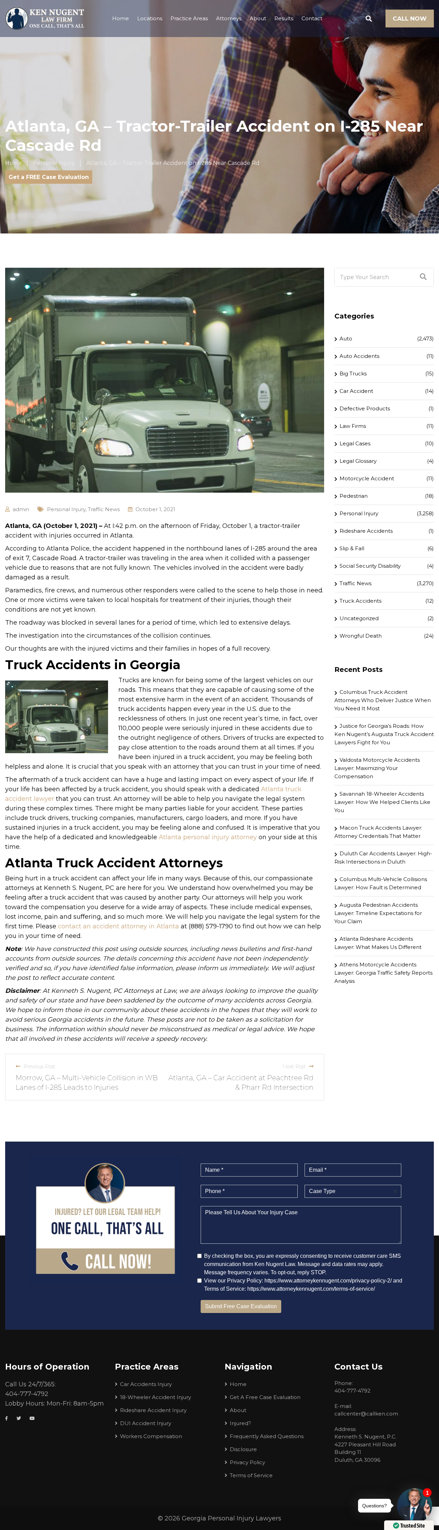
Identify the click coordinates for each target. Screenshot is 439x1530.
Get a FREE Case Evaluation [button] (49, 177)
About (258, 18)
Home (120, 18)
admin (21, 509)
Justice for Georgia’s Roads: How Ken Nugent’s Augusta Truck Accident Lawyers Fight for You (384, 734)
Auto (346, 338)
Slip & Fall (352, 548)
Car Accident (356, 391)
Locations (149, 18)
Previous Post (39, 1066)
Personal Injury (66, 509)
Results (283, 18)
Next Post (294, 1066)
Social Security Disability (370, 566)
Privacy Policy (247, 1462)
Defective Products (365, 408)
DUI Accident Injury (145, 1423)
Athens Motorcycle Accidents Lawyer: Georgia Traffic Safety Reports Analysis (383, 972)
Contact (311, 18)
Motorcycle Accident (367, 478)
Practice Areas (189, 18)
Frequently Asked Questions (267, 1436)
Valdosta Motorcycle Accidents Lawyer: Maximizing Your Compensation (377, 768)
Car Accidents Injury (146, 1384)
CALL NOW (410, 18)
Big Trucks (353, 373)
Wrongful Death (361, 636)
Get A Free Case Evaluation (265, 1397)
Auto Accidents (359, 356)
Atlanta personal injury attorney (208, 837)
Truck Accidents (360, 601)
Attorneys (228, 18)
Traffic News (104, 509)
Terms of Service (251, 1475)
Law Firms (353, 426)
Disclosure (243, 1449)
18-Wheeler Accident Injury (155, 1397)
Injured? (240, 1423)
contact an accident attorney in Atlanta (118, 926)
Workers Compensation (151, 1436)
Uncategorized (359, 618)
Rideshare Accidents (366, 531)
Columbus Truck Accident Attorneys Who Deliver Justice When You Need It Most (382, 700)
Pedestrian (354, 496)
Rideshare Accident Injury (153, 1410)
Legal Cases (355, 443)
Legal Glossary (358, 461)
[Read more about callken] (44, 18)
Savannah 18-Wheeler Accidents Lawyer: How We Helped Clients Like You (382, 802)
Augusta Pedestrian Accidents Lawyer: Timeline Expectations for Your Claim (378, 913)
